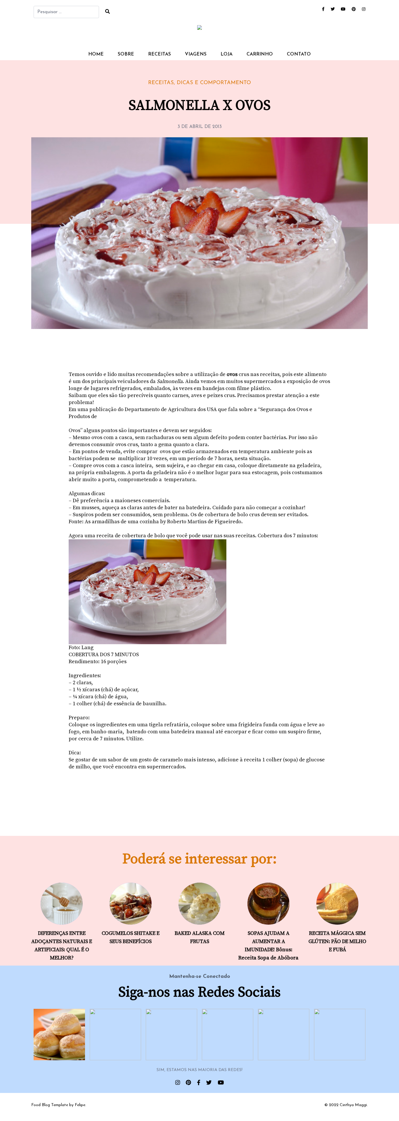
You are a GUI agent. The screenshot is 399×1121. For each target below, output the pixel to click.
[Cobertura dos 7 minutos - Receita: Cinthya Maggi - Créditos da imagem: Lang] (199, 591)
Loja (227, 54)
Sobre (126, 54)
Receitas (159, 54)
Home (96, 54)
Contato (299, 54)
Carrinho (260, 54)
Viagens (196, 54)
